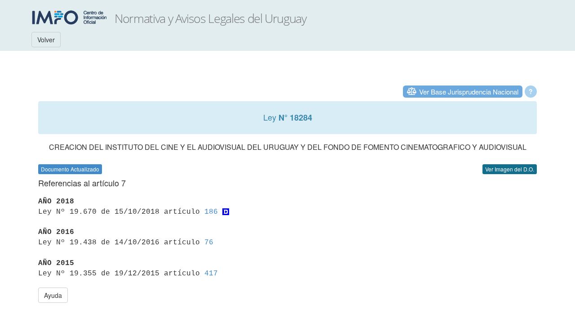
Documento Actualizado (70, 169)
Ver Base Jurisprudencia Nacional (468, 91)
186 (211, 212)
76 (208, 242)
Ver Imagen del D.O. (509, 169)
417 (211, 274)
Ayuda (53, 295)
